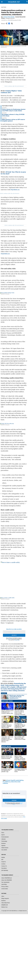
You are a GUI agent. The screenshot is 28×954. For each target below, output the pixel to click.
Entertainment (5, 837)
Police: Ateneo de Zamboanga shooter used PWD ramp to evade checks (14, 109)
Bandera (3, 900)
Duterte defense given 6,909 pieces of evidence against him (7, 712)
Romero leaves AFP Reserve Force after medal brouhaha (6, 757)
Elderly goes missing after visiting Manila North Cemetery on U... (16, 697)
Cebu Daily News (5, 902)
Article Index (4, 888)
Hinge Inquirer (5, 898)
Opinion (3, 845)
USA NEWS (4, 850)
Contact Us (4, 866)
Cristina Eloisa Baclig (8, 17)
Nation (3, 7)
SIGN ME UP (14, 635)
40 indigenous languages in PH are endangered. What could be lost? (19, 725)
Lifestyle (3, 839)
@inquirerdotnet (10, 18)
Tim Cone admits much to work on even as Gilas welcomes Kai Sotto (19, 712)
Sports (3, 834)
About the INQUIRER (6, 880)
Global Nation (4, 847)
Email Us (3, 861)
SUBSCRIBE (14, 800)
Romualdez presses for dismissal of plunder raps (6, 770)
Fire (4, 781)
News (2, 832)
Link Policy (4, 884)
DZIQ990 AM (4, 905)
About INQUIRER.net (6, 878)
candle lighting (19, 780)
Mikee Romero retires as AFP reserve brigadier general (13, 120)
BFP (14, 780)
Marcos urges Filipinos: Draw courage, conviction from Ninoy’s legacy (19, 757)
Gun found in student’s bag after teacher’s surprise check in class (6, 725)
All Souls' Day (9, 780)
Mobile (3, 857)
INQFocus (7, 781)
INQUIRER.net (4, 20)
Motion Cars (4, 907)
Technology (4, 841)
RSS (2, 859)
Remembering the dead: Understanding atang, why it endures (13, 685)
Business (3, 843)
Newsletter (4, 868)
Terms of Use (10, 638)
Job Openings (4, 870)
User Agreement (5, 882)
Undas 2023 (14, 781)
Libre (2, 896)
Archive (3, 864)
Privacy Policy (16, 639)
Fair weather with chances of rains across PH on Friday (19, 738)
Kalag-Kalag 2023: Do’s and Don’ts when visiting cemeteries (13, 689)
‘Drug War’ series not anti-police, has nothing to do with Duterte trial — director (7, 739)
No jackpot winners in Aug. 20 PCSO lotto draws (13, 115)
